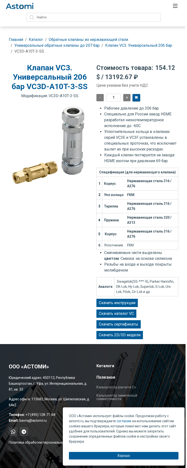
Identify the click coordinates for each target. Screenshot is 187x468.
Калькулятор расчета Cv (116, 387)
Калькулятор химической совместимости (116, 397)
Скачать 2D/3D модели (119, 335)
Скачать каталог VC (116, 313)
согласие (124, 421)
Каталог (36, 39)
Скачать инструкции (117, 302)
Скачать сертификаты (118, 324)
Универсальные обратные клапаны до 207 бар (57, 45)
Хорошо (123, 456)
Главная (16, 39)
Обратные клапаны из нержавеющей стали (88, 39)
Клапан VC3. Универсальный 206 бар (138, 45)
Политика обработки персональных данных (44, 442)
